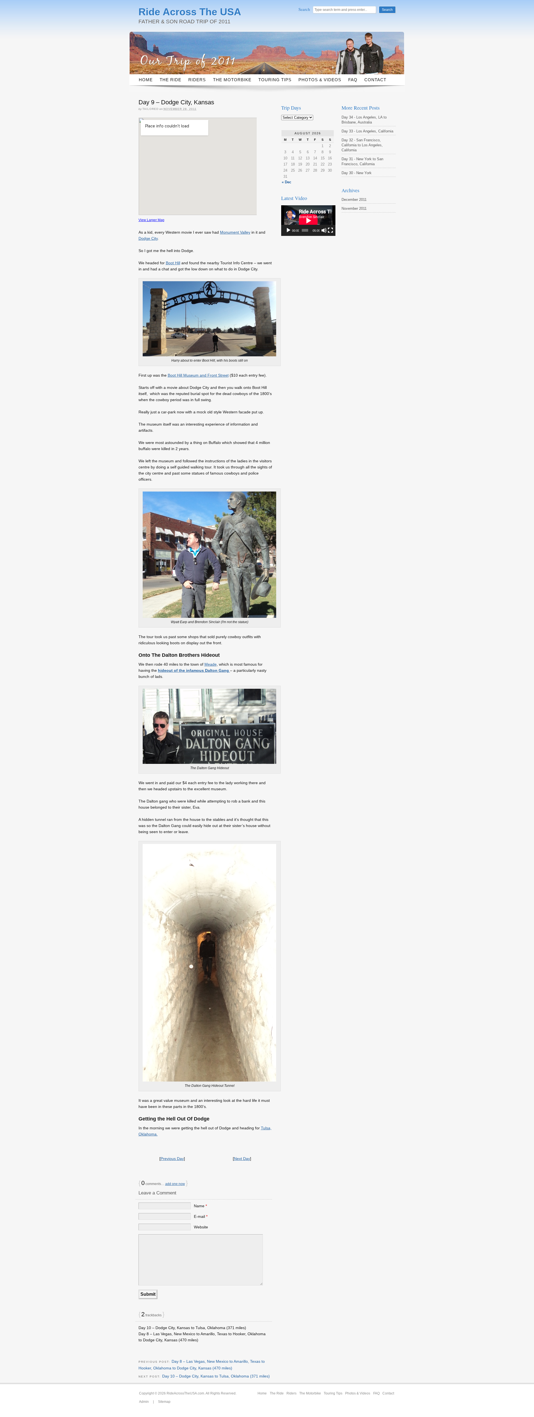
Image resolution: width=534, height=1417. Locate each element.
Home (146, 79)
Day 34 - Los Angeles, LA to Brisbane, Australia (364, 119)
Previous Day (172, 1158)
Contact (375, 79)
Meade (210, 664)
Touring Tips (274, 79)
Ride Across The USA (190, 12)
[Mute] (324, 230)
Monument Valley (235, 232)
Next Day (242, 1158)
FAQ (352, 79)
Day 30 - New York (357, 173)
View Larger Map (151, 220)
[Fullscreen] (330, 230)
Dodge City (148, 238)
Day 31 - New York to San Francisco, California (362, 161)
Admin (144, 1402)
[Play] (288, 230)
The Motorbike (232, 79)
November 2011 (354, 208)
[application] (308, 220)
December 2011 (354, 200)
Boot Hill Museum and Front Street (198, 375)
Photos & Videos (319, 79)
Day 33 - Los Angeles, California (367, 131)
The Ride (170, 79)
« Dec (286, 182)
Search (304, 9)
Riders (197, 79)
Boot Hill (173, 263)
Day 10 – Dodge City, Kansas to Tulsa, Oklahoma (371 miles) (192, 1327)
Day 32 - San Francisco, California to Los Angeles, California (362, 145)
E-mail (200, 1216)
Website (201, 1227)
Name (200, 1206)
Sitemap (164, 1402)
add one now (175, 1184)
